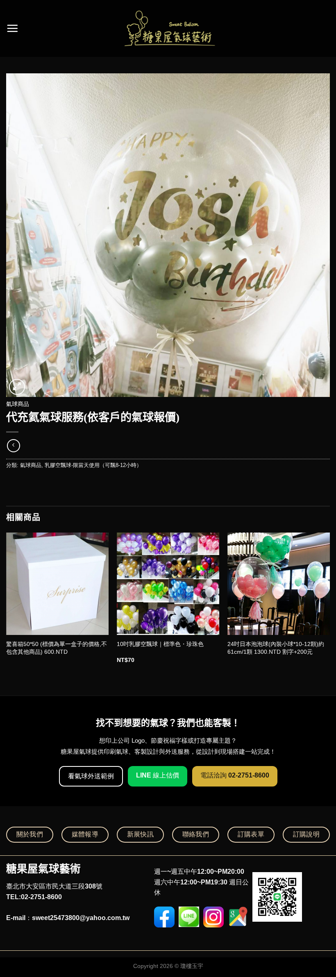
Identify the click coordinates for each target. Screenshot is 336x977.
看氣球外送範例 (91, 776)
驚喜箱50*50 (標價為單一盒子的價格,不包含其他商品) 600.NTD (56, 648)
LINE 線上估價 (157, 775)
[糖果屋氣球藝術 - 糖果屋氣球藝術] (168, 28)
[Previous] (6, 605)
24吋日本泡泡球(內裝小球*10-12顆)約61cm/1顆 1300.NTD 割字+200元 (275, 648)
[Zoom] (17, 387)
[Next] (329, 605)
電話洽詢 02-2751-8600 (234, 775)
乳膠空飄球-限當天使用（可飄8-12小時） (93, 465)
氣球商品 (17, 404)
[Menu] (12, 28)
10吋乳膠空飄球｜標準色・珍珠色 (160, 644)
